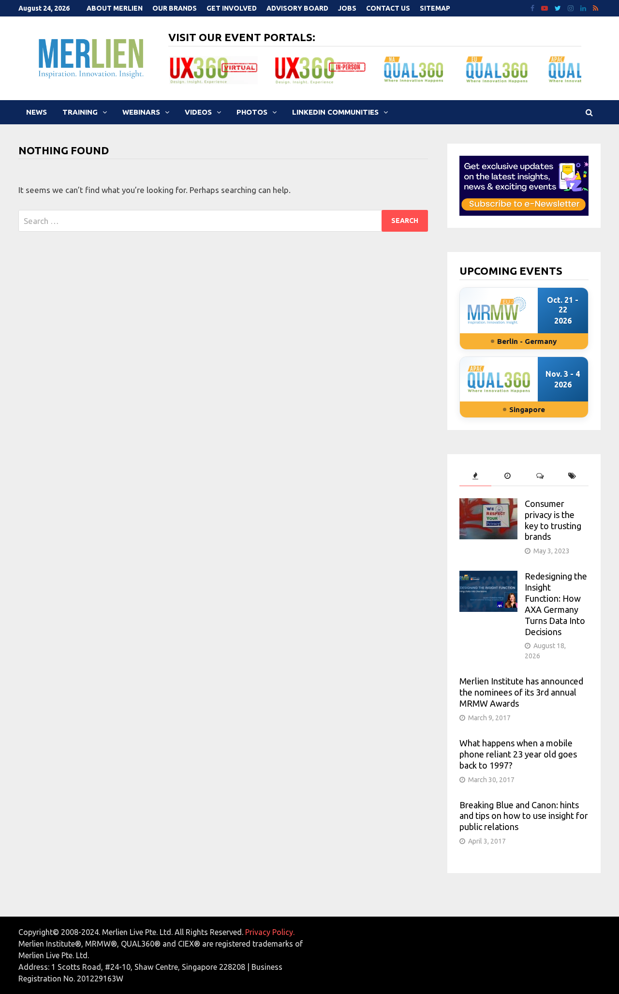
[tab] (475, 476)
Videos (198, 112)
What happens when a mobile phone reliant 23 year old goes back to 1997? (518, 754)
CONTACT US (388, 8)
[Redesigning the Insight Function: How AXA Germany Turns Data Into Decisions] (488, 576)
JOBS (347, 8)
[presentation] (475, 476)
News (36, 112)
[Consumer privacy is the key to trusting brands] (488, 504)
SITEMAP (435, 8)
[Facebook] (533, 7)
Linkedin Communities (335, 112)
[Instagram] (571, 7)
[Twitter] (558, 7)
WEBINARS (141, 112)
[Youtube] (545, 7)
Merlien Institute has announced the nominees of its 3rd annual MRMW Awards (521, 692)
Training (80, 112)
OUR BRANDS (174, 8)
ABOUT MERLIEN (115, 8)
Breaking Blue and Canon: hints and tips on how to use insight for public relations (523, 816)
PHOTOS (251, 112)
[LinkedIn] (584, 7)
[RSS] (595, 7)
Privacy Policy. (270, 932)
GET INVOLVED (231, 8)
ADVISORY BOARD (297, 8)
